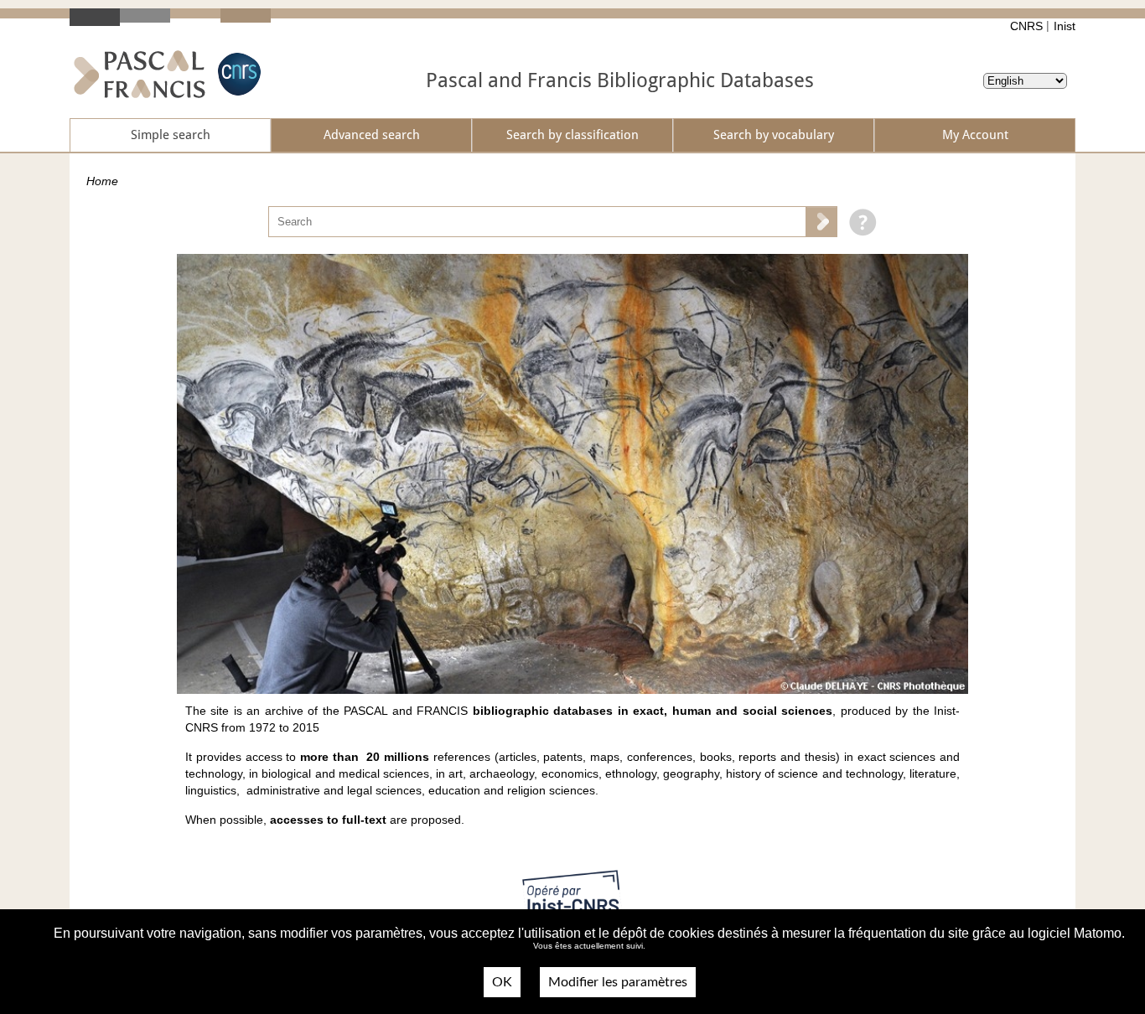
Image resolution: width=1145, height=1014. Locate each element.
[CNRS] (237, 74)
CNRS (1026, 26)
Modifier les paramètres (617, 982)
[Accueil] (140, 74)
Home (102, 181)
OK (502, 982)
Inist (1064, 26)
